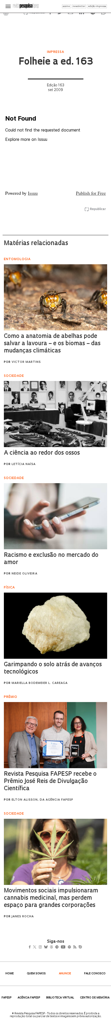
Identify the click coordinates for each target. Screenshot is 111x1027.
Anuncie (65, 973)
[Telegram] (66, 947)
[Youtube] (74, 947)
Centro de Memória (94, 997)
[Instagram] (43, 947)
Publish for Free (91, 193)
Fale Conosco (95, 973)
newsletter (79, 6)
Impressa (55, 52)
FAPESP (7, 997)
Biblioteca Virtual (60, 997)
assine (66, 6)
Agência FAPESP (29, 997)
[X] (36, 947)
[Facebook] (31, 947)
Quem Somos (36, 973)
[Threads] (59, 947)
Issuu (33, 193)
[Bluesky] (51, 947)
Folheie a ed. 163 (55, 62)
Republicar (98, 209)
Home (9, 973)
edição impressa (97, 6)
